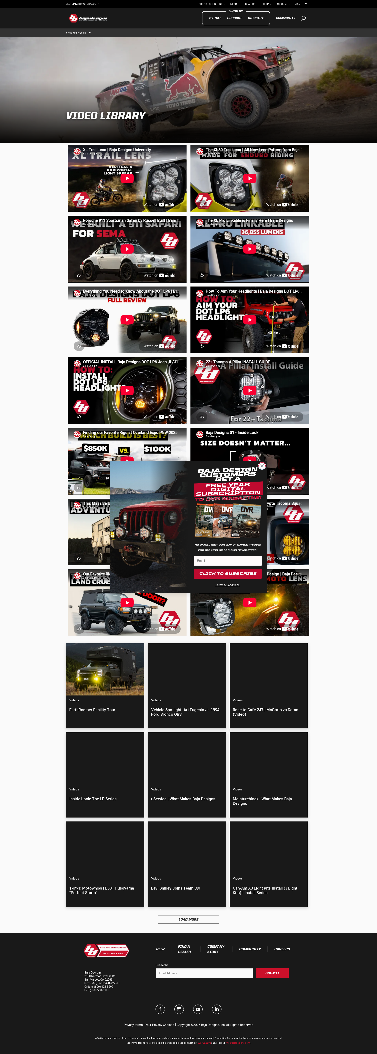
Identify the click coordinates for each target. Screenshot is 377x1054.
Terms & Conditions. (227, 585)
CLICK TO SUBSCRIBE (227, 573)
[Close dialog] (262, 465)
